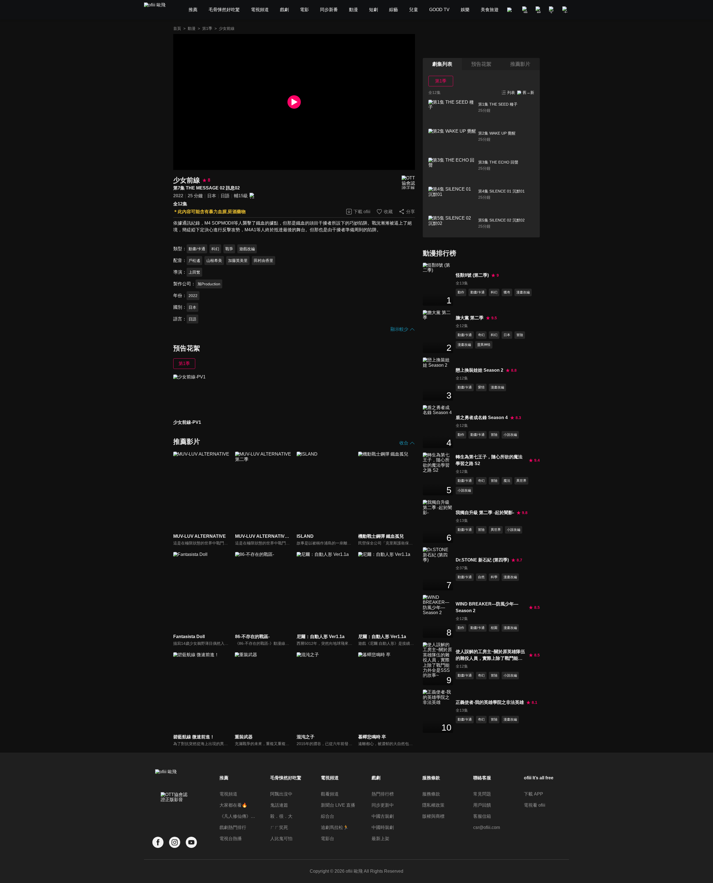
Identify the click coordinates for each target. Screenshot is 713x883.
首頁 (177, 28)
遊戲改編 (247, 249)
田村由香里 (263, 260)
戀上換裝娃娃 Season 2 (479, 370)
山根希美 (214, 260)
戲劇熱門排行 (232, 827)
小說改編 (510, 435)
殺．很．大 (281, 816)
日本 (211, 195)
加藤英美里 (238, 260)
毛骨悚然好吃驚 (285, 777)
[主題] (565, 9)
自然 (481, 577)
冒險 (519, 335)
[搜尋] (525, 9)
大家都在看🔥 (233, 805)
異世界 (521, 481)
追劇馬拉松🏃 (335, 827)
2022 (178, 195)
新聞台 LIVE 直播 (338, 805)
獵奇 (507, 292)
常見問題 (482, 794)
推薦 (223, 777)
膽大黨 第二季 (470, 317)
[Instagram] (174, 842)
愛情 (481, 387)
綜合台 (327, 816)
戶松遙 (194, 260)
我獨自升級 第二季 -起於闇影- (485, 512)
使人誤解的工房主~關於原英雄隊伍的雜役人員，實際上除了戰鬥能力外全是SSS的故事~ (490, 655)
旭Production (208, 284)
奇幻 (481, 335)
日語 (225, 195)
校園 (494, 628)
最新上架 (380, 838)
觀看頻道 (330, 794)
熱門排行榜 (383, 794)
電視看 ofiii (534, 805)
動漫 (192, 28)
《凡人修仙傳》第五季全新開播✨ (237, 816)
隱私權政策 (433, 805)
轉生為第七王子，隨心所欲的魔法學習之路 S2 (489, 460)
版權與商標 (433, 816)
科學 (494, 577)
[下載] (552, 9)
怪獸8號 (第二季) (472, 275)
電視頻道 (228, 794)
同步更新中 (383, 805)
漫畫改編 (523, 292)
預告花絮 (481, 64)
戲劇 (376, 777)
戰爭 (229, 249)
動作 (461, 292)
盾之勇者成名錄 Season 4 (482, 417)
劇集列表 (442, 64)
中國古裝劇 (383, 816)
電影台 (327, 838)
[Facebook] (157, 842)
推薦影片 (520, 64)
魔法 (507, 481)
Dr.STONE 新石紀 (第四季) (482, 560)
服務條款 (431, 794)
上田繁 (194, 272)
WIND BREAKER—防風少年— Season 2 (487, 607)
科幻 (215, 249)
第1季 (207, 28)
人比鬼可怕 (281, 838)
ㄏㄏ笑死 (279, 827)
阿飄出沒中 (281, 794)
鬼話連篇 (279, 805)
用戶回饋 (482, 805)
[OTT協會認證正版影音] (408, 182)
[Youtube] (191, 842)
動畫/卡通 (197, 249)
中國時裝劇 (383, 827)
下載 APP (533, 794)
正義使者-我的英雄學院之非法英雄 (490, 702)
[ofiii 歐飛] (158, 10)
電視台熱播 (230, 838)
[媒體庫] (539, 9)
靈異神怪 (483, 345)
